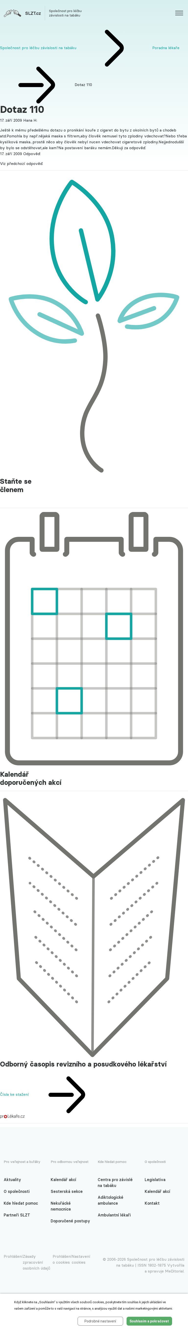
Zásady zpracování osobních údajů (36, 1262)
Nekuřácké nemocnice (61, 1206)
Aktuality (12, 1179)
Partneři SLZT (17, 1215)
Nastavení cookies (81, 1259)
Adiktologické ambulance (110, 1200)
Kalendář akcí (63, 1179)
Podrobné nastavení (100, 1321)
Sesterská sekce (67, 1191)
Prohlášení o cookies (62, 1259)
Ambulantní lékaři (114, 1215)
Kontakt (152, 1203)
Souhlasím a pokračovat (149, 1321)
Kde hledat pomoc (21, 1203)
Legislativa (155, 1179)
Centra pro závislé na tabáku (115, 1182)
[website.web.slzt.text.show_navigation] (179, 14)
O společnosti (17, 1191)
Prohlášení (13, 1256)
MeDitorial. (174, 1271)
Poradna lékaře (165, 47)
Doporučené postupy (70, 1220)
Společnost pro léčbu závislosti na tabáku (38, 47)
